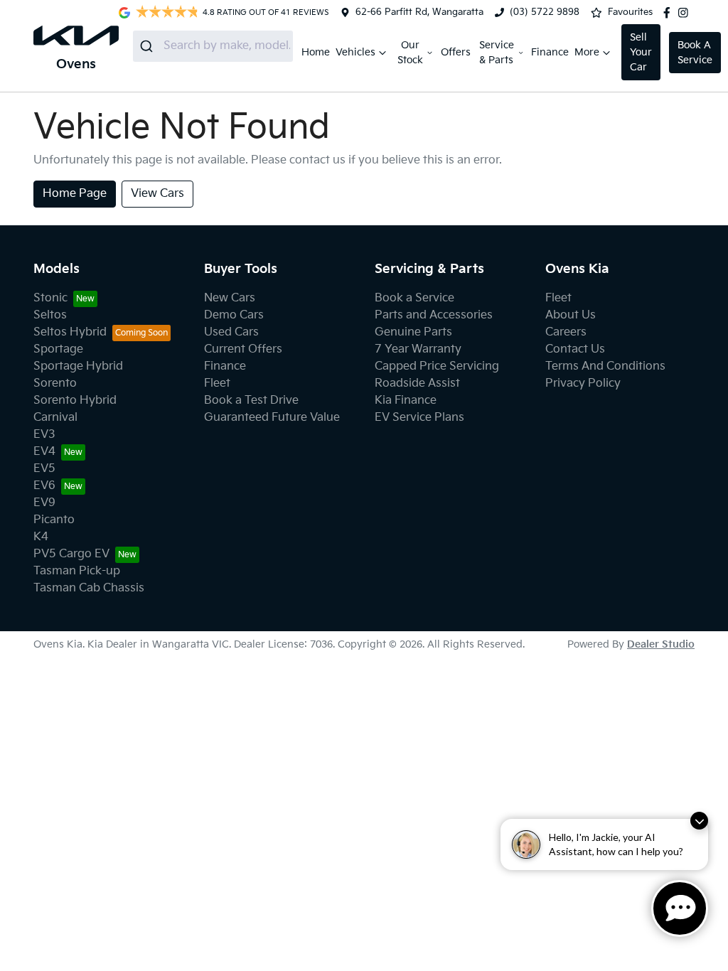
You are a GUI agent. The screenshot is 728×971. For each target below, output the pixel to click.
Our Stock (410, 52)
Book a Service (414, 298)
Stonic (50, 298)
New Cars (229, 298)
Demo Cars (234, 315)
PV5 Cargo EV (71, 554)
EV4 (44, 451)
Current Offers (243, 349)
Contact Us (575, 349)
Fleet (217, 383)
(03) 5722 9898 (544, 12)
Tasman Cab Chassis (88, 588)
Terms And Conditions (605, 366)
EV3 (44, 434)
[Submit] (148, 46)
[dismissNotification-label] (699, 821)
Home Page (75, 193)
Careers (566, 332)
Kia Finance (406, 400)
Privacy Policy (583, 383)
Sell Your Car (641, 52)
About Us (570, 315)
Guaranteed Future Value (272, 417)
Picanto (54, 520)
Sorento (55, 383)
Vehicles (355, 52)
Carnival (55, 417)
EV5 (44, 469)
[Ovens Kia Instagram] (686, 12)
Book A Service (695, 52)
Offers (456, 52)
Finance (550, 52)
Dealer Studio (661, 644)
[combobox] (213, 46)
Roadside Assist (417, 383)
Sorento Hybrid (75, 400)
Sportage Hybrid (78, 366)
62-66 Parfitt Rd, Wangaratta (419, 12)
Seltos (50, 315)
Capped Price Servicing (437, 366)
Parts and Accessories (434, 315)
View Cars (157, 193)
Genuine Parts (413, 332)
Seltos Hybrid (70, 332)
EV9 (44, 503)
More (586, 52)
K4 (40, 537)
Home (315, 52)
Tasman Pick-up (76, 571)
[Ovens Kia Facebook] (669, 12)
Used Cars (231, 332)
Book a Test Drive (251, 400)
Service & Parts (496, 52)
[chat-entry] (679, 908)
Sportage (58, 349)
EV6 (44, 486)
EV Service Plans (419, 417)
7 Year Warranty (418, 349)
